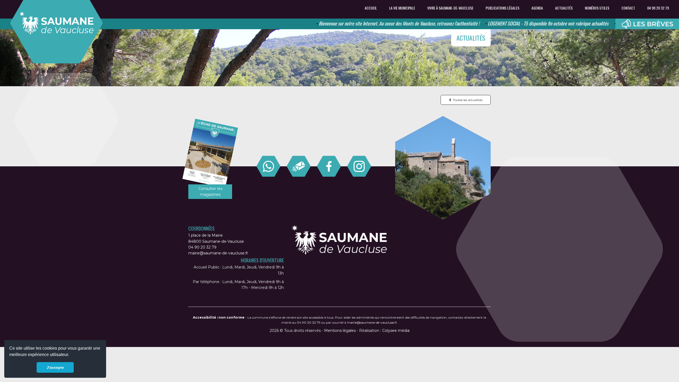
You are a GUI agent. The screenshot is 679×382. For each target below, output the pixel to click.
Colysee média (396, 330)
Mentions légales (340, 330)
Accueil (371, 8)
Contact (628, 8)
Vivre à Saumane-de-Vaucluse (450, 8)
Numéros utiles (597, 8)
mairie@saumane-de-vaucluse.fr (218, 253)
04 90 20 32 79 (658, 8)
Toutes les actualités (467, 100)
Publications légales (502, 8)
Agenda (537, 8)
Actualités (564, 8)
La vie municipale (402, 8)
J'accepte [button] (55, 367)
